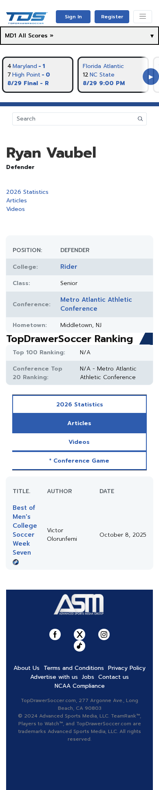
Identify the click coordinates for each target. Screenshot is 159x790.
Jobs (88, 677)
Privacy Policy (127, 668)
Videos (15, 209)
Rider (68, 266)
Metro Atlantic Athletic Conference (96, 304)
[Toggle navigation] (142, 16)
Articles (16, 200)
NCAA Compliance (80, 686)
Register (112, 16)
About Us (26, 668)
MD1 (10, 35)
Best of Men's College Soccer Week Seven (25, 530)
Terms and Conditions (74, 668)
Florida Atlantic (103, 66)
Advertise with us (54, 677)
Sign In (73, 16)
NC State (102, 74)
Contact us (113, 677)
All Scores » (35, 35)
